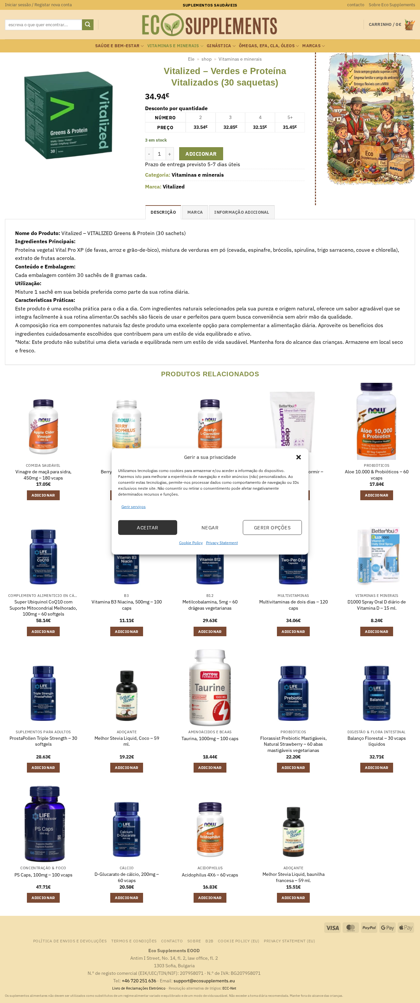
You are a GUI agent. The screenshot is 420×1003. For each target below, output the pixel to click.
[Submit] (87, 24)
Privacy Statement (222, 542)
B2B (209, 940)
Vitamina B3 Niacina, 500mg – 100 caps (127, 605)
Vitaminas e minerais (173, 46)
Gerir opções (272, 527)
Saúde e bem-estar (117, 46)
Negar (210, 527)
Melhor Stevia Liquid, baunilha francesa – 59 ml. (293, 877)
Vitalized (174, 186)
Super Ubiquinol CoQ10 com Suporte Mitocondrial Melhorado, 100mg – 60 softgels (43, 608)
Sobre (194, 940)
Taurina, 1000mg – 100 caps (210, 738)
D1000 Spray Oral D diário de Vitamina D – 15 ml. (376, 605)
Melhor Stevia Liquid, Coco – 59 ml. (126, 741)
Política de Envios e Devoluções (70, 940)
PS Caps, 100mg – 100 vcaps (43, 875)
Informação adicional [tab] (241, 212)
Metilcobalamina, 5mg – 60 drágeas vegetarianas (210, 605)
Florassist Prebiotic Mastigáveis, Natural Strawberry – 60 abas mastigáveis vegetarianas (293, 744)
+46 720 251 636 (139, 980)
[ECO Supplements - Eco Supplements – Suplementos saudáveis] (210, 25)
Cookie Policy (191, 542)
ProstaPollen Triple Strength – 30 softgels (43, 741)
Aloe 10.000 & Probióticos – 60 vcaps (377, 475)
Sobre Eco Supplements (392, 5)
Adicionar (201, 153)
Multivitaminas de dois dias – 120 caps (293, 605)
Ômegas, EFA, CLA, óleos (267, 46)
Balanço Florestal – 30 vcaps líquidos (376, 741)
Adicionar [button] (43, 495)
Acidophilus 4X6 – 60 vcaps (210, 875)
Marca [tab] (195, 212)
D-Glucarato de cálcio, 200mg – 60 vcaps (126, 877)
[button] (298, 457)
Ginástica (219, 46)
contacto (355, 5)
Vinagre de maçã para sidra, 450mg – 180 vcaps (43, 475)
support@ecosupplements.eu (204, 980)
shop (206, 59)
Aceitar (147, 527)
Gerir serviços (133, 506)
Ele (191, 59)
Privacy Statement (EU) (289, 940)
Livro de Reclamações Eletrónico (139, 988)
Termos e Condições (134, 940)
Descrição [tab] (163, 212)
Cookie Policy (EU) (238, 940)
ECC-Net (229, 988)
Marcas (311, 46)
